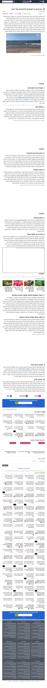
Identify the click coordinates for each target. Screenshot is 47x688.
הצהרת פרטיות (15, 681)
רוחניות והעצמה (9, 641)
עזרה (33, 681)
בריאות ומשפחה (38, 4)
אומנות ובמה (37, 661)
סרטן (36, 470)
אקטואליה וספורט (9, 661)
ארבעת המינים (16, 470)
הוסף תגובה (5, 465)
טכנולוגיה (23, 661)
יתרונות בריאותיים (30, 470)
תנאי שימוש (25, 406)
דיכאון (26, 470)
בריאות (39, 470)
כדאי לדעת (23, 621)
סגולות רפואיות (11, 470)
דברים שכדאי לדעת (22, 470)
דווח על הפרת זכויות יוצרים (12, 409)
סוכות (34, 470)
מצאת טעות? (4, 409)
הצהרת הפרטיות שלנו (21, 406)
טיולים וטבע (23, 641)
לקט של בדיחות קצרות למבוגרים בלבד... (10, 623)
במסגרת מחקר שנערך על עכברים (19, 176)
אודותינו (28, 681)
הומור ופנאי (9, 621)
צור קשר (37, 681)
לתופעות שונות (22, 220)
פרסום (9, 681)
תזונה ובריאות (32, 4)
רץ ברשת (37, 641)
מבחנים (41, 440)
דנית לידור (41, 11)
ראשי (44, 4)
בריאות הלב (7, 470)
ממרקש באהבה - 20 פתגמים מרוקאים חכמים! (37, 650)
